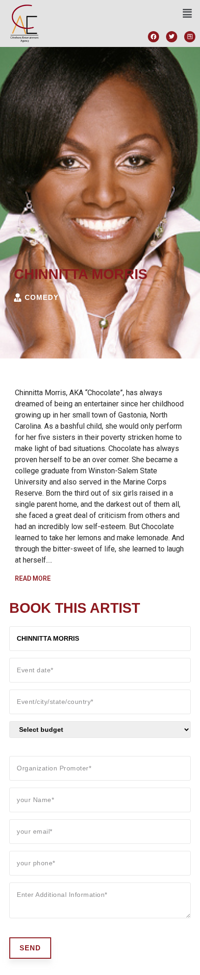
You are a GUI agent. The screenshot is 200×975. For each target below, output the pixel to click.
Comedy (42, 297)
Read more (33, 578)
